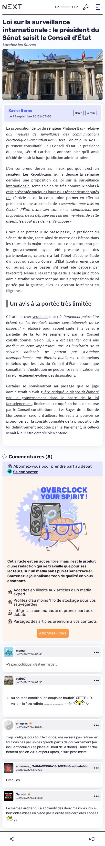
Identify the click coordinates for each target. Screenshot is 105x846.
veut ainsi (40, 316)
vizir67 (21, 678)
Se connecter (25, 472)
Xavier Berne (20, 110)
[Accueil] (12, 7)
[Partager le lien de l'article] (12, 839)
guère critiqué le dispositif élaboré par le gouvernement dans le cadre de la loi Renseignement (52, 397)
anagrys (22, 723)
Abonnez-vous (52, 633)
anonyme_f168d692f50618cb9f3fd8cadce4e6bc (52, 766)
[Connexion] (85, 7)
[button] (98, 7)
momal (20, 650)
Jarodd (21, 794)
